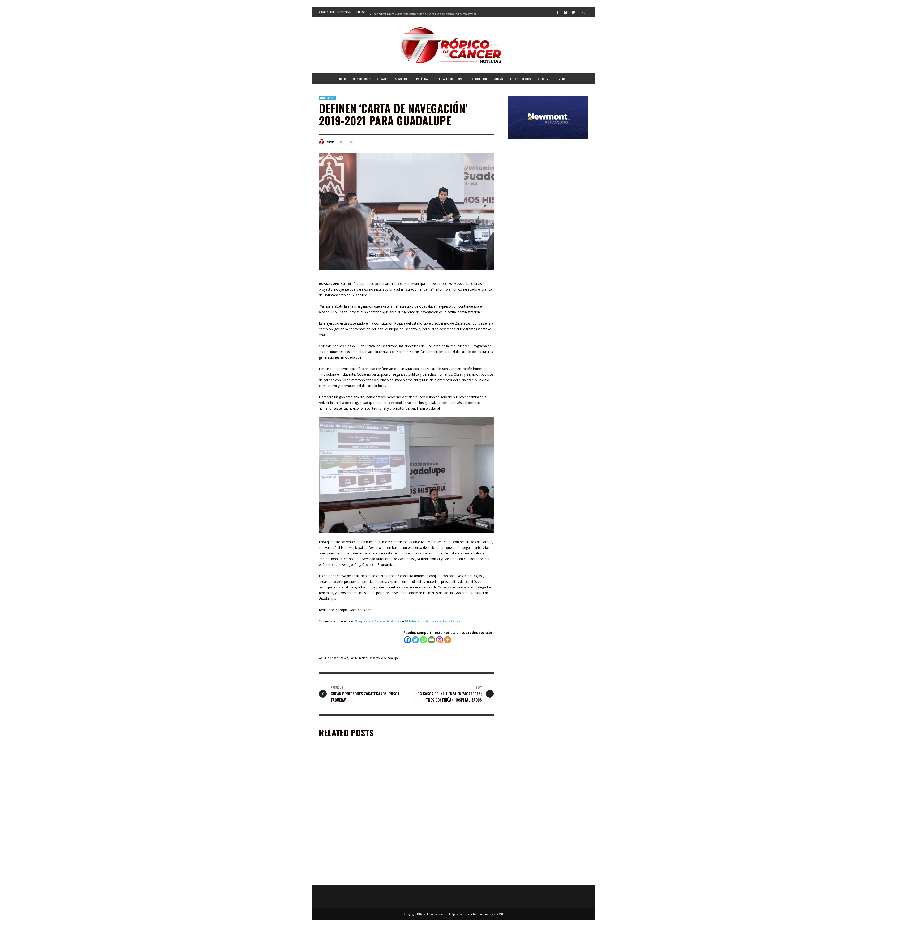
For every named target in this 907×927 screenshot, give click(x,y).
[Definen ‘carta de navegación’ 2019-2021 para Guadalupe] (406, 211)
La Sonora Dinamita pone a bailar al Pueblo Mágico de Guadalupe (360, 812)
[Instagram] (565, 12)
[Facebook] (557, 12)
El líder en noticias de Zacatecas (432, 621)
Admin (330, 141)
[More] (447, 639)
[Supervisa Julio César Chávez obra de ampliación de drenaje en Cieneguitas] (353, 848)
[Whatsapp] (423, 639)
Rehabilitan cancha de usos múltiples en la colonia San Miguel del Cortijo (452, 812)
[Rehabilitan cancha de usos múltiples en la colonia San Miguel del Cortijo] (444, 782)
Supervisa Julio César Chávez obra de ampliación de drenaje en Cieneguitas (361, 878)
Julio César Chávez (336, 658)
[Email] (431, 639)
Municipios (327, 98)
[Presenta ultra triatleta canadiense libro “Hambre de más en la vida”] (444, 848)
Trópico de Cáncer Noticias (378, 621)
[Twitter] (573, 12)
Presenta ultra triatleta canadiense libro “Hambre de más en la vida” (444, 878)
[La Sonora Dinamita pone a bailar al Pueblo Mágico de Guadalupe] (353, 782)
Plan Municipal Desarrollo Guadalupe (374, 658)
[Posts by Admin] (322, 142)
